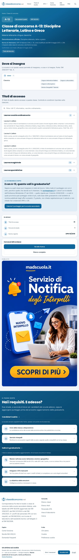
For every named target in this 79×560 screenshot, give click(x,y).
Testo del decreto (8, 51)
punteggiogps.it (49, 191)
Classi (29, 4)
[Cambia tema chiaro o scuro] (75, 4)
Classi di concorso (12, 13)
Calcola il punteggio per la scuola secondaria (23, 206)
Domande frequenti (9, 538)
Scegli (74, 552)
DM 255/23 (62, 4)
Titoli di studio (36, 4)
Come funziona (53, 4)
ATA (44, 4)
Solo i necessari (50, 552)
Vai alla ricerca (39, 247)
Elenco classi (46, 502)
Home (4, 13)
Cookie (44, 534)
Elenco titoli (45, 505)
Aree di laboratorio (48, 512)
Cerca (43, 516)
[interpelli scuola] (39, 323)
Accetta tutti (64, 552)
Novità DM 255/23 (9, 534)
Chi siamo (45, 531)
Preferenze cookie (48, 538)
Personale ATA (46, 509)
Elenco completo (39, 252)
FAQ (69, 4)
